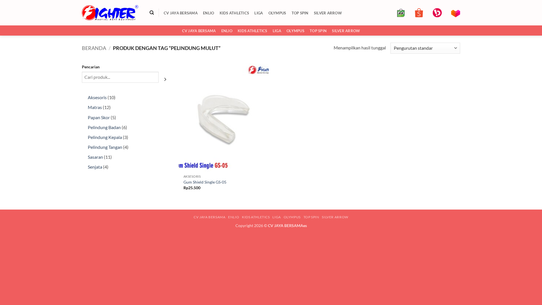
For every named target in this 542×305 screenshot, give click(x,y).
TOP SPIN (300, 13)
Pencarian (91, 66)
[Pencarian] (152, 12)
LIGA (258, 13)
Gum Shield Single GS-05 (204, 182)
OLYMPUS (277, 13)
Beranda (94, 48)
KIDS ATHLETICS (234, 13)
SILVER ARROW (328, 13)
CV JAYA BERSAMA (181, 13)
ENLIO (208, 13)
